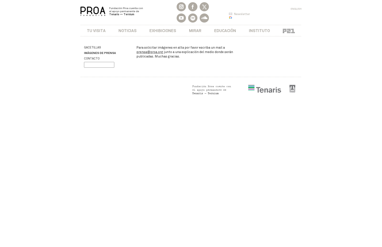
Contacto (92, 58)
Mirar (195, 30)
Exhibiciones (162, 30)
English (296, 8)
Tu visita (96, 30)
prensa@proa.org (149, 52)
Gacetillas (92, 47)
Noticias (127, 30)
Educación (225, 30)
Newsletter (242, 14)
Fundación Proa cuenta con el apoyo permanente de (126, 11)
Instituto (259, 30)
